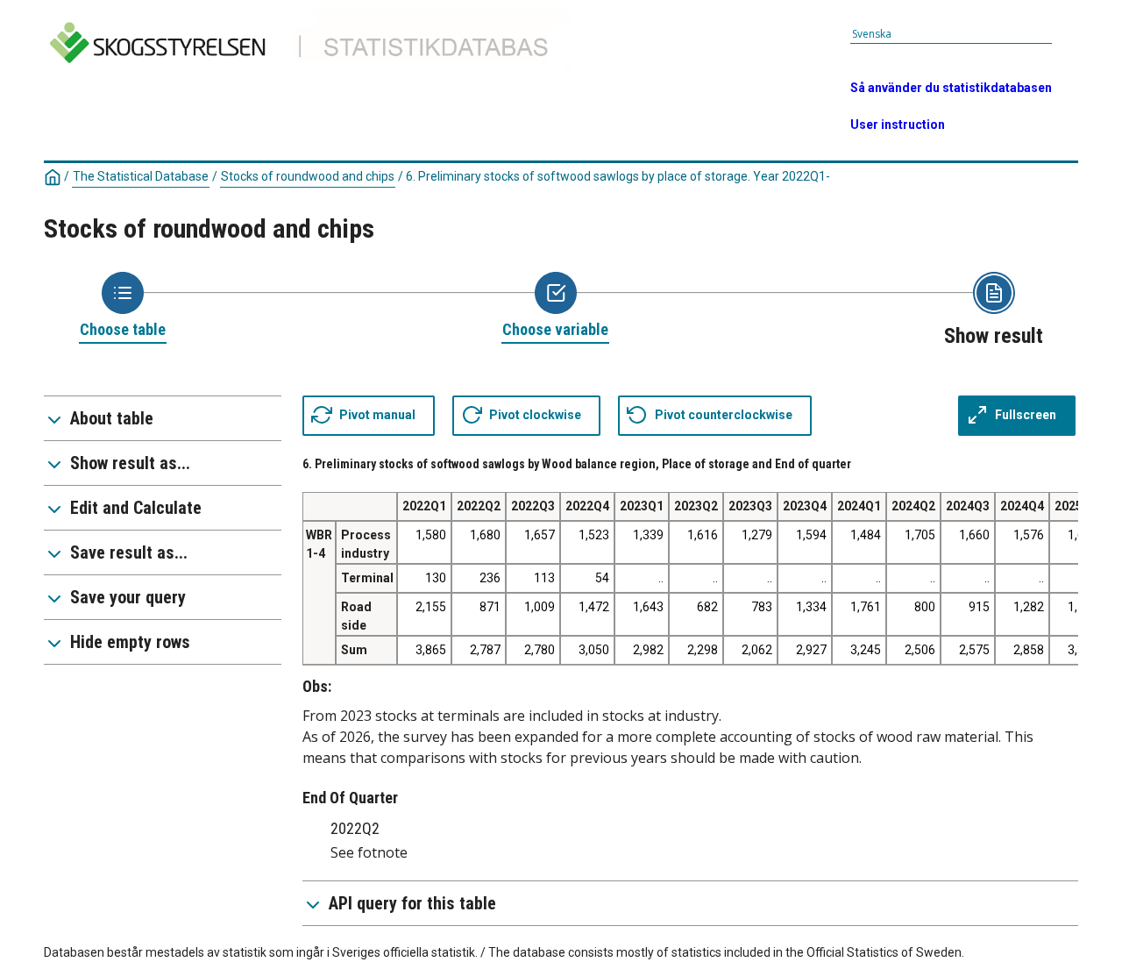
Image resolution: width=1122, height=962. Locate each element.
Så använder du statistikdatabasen (951, 88)
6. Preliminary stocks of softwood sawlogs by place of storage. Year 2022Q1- (618, 176)
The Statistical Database (141, 176)
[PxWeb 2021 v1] (312, 80)
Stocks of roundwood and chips (307, 176)
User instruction (897, 125)
